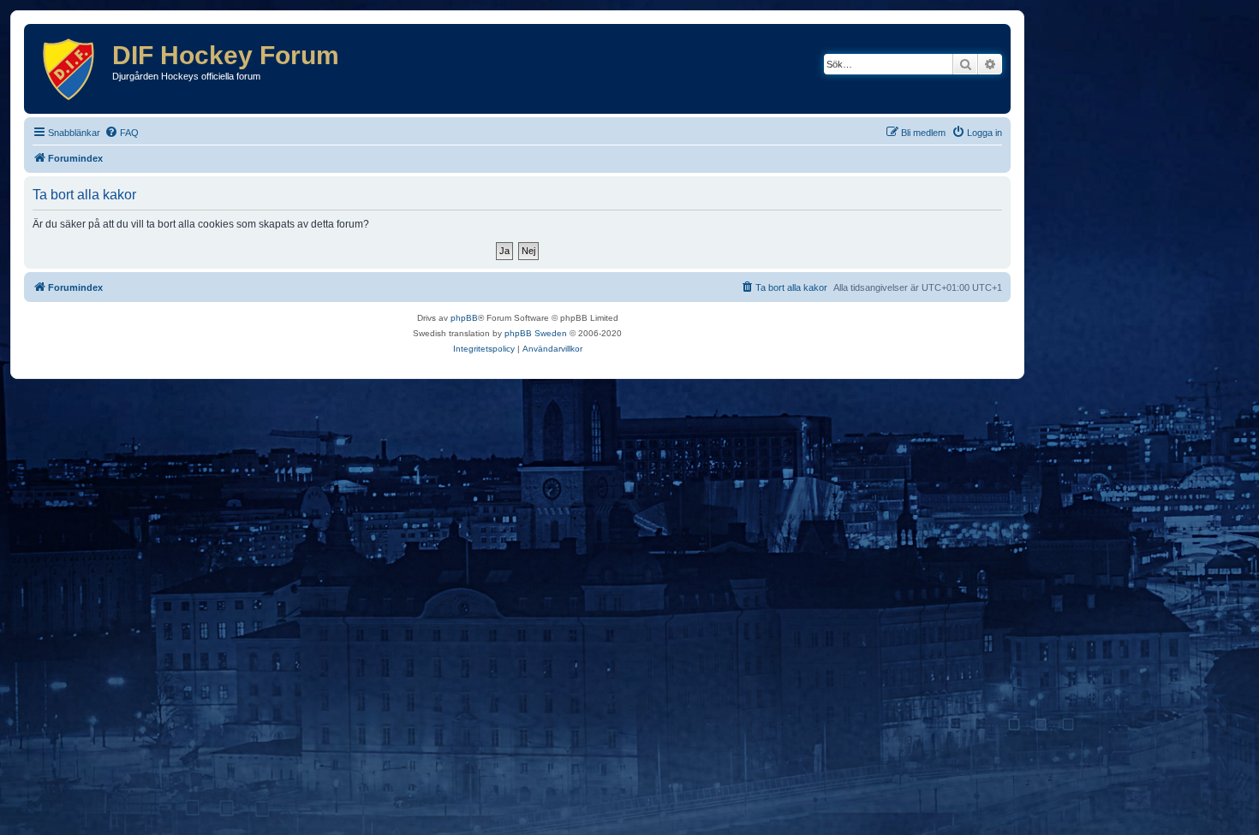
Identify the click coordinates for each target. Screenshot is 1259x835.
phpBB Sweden (535, 333)
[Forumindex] (70, 69)
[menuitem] (121, 132)
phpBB (464, 318)
